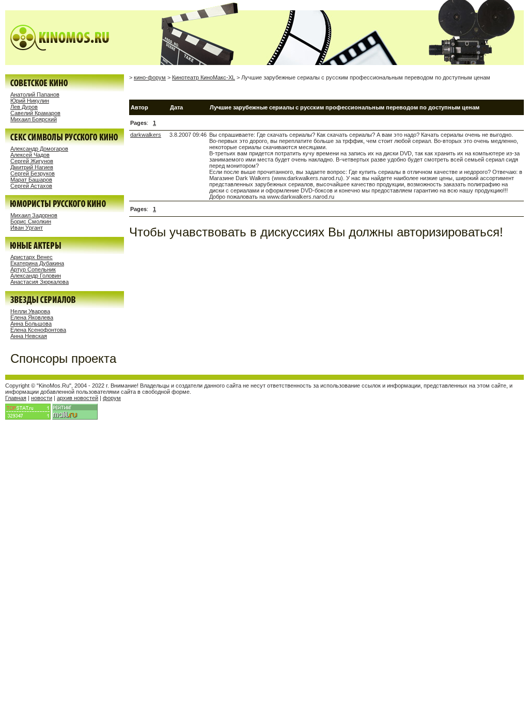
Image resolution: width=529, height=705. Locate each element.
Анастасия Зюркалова (39, 282)
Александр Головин (35, 276)
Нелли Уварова (30, 311)
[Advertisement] (250, 90)
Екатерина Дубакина (37, 263)
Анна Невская (28, 336)
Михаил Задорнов (33, 215)
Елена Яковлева (31, 317)
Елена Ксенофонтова (38, 330)
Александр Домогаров (39, 149)
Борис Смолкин (30, 221)
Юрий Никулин (29, 101)
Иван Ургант (26, 228)
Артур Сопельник (33, 269)
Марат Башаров (31, 180)
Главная (15, 398)
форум (112, 398)
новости (41, 398)
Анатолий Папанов (34, 94)
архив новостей (77, 398)
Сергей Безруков (32, 173)
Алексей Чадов (30, 155)
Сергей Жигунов (31, 161)
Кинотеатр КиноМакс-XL (203, 77)
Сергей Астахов (31, 186)
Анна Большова (31, 324)
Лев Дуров (24, 107)
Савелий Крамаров (35, 113)
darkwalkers (145, 135)
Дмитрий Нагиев (31, 167)
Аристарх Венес (31, 257)
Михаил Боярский (33, 119)
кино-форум (150, 77)
